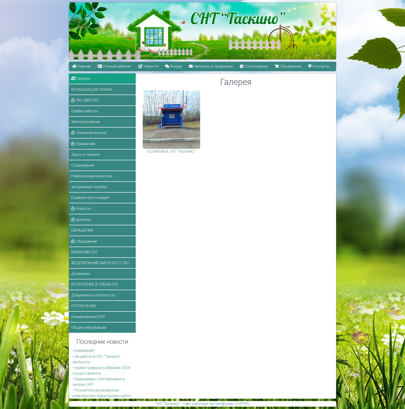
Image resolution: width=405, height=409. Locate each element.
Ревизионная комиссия (91, 176)
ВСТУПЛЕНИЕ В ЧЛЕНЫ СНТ (94, 284)
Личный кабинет (116, 66)
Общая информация (88, 327)
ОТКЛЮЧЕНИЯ (83, 306)
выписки (83, 219)
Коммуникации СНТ (88, 316)
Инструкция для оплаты (91, 89)
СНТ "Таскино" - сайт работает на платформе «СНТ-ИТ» (202, 404)
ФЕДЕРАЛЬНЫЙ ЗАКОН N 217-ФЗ (100, 263)
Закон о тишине (85, 154)
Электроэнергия (85, 122)
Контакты (321, 66)
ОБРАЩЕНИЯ (82, 230)
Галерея (82, 78)
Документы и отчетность (93, 295)
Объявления (290, 66)
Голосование (256, 66)
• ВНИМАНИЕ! (83, 351)
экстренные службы (89, 187)
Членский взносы (91, 133)
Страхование (82, 165)
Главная (83, 66)
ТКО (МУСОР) (87, 100)
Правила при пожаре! (90, 197)
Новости (150, 66)
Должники (80, 273)
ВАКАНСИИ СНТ (84, 252)
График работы (84, 111)
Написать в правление (213, 66)
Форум (175, 66)
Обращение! (86, 241)
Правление (85, 144)
